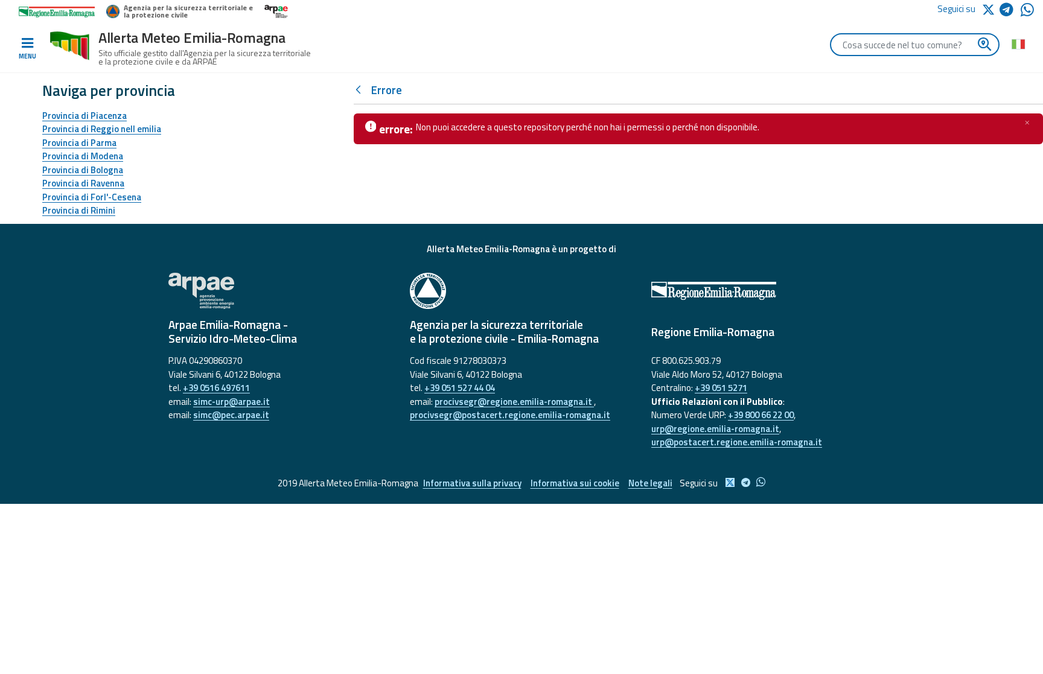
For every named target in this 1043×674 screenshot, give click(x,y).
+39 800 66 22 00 (761, 415)
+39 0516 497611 (216, 388)
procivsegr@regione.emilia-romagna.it (514, 402)
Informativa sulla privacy (472, 483)
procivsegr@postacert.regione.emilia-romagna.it (510, 415)
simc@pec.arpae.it (231, 415)
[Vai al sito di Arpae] (280, 291)
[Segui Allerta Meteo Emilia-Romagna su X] (990, 9)
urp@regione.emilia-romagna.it (715, 429)
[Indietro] (361, 90)
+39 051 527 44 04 (459, 388)
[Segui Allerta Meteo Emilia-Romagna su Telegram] (1010, 12)
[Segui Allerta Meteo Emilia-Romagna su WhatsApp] (1027, 13)
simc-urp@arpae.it (231, 402)
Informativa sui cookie (575, 483)
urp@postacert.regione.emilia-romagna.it (736, 442)
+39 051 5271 (721, 388)
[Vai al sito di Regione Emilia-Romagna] (763, 291)
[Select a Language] (1018, 43)
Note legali (650, 483)
